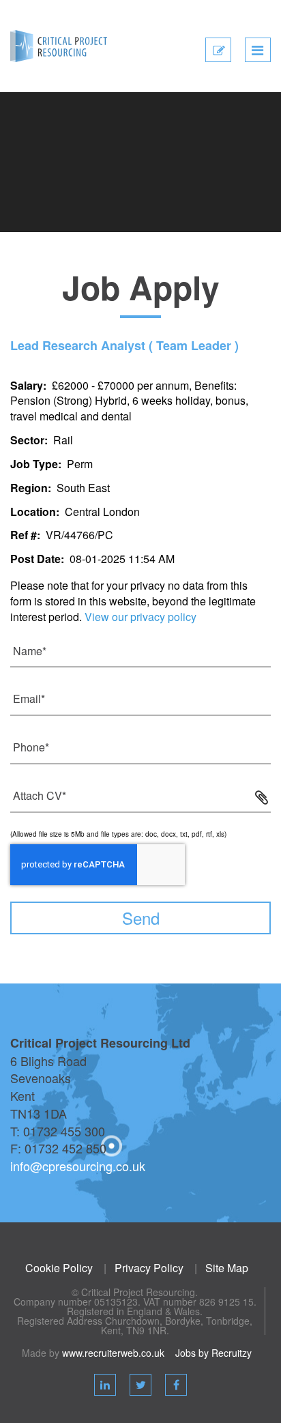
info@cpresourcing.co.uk (77, 1166)
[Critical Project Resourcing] (58, 45)
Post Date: (37, 558)
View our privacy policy (140, 616)
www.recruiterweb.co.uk (113, 1352)
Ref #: (25, 535)
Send (141, 918)
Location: (34, 511)
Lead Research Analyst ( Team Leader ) (124, 345)
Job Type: (35, 464)
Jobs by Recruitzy (213, 1352)
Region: (30, 487)
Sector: (29, 440)
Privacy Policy (149, 1268)
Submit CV (218, 60)
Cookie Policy (59, 1268)
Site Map (226, 1268)
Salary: (28, 385)
